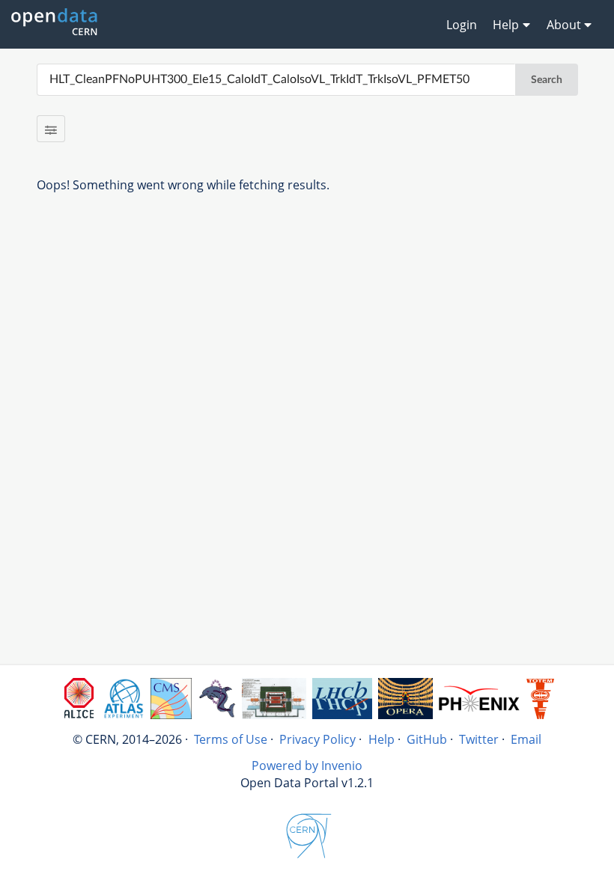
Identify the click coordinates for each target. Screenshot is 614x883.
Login (461, 24)
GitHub (427, 739)
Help (381, 739)
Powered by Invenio (307, 765)
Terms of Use (230, 739)
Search (546, 80)
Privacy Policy (317, 739)
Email (526, 739)
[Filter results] (51, 128)
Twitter (479, 739)
